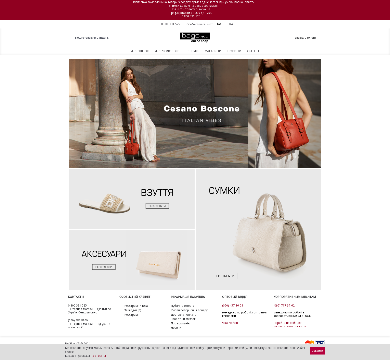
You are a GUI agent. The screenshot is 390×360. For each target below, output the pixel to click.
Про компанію (180, 323)
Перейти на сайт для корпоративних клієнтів (290, 324)
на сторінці (98, 356)
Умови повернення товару (189, 310)
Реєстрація (131, 314)
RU (231, 24)
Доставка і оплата (183, 314)
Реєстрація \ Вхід (136, 306)
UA (219, 24)
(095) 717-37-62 (284, 305)
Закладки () (132, 310)
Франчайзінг (230, 323)
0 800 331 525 (191, 16)
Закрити (317, 350)
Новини (176, 327)
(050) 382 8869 (78, 320)
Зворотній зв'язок (183, 319)
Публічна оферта (183, 306)
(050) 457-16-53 (232, 305)
